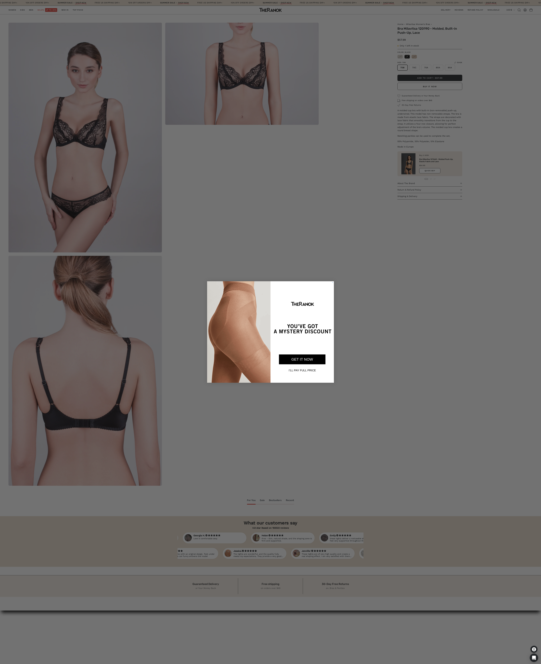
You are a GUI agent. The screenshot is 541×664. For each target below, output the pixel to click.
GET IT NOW (302, 359)
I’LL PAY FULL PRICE (302, 370)
